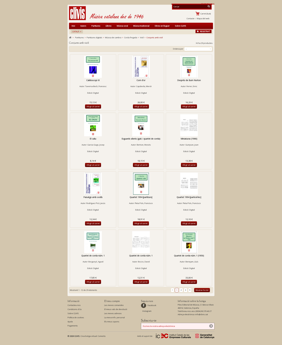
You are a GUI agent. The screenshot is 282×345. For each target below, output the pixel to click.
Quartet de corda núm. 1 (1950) (189, 255)
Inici (73, 25)
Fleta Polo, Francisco (144, 203)
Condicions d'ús (75, 309)
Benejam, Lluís (192, 261)
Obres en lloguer (162, 25)
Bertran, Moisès (144, 144)
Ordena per (178, 48)
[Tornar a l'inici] (70, 37)
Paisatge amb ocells (93, 197)
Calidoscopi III (93, 80)
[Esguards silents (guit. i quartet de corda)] (141, 125)
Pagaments (73, 325)
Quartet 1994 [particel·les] (189, 197)
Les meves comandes (114, 305)
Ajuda (70, 321)
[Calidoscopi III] (93, 67)
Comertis (102, 336)
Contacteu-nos (74, 305)
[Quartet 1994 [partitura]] (141, 184)
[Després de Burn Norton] (189, 67)
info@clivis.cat (201, 314)
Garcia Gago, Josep (95, 144)
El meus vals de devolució (115, 309)
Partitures (96, 25)
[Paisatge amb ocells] (93, 184)
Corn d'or (141, 80)
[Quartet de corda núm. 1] (93, 242)
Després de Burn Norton (189, 80)
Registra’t (205, 31)
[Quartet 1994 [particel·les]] (189, 184)
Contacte (190, 18)
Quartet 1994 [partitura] (141, 197)
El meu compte (112, 301)
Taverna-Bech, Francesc (95, 86)
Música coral (122, 25)
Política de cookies (76, 317)
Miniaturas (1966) (189, 138)
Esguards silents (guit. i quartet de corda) (141, 138)
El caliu (93, 138)
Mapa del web (203, 18)
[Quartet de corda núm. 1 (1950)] (189, 242)
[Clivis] (78, 13)
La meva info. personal (114, 317)
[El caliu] (93, 125)
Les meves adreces (113, 313)
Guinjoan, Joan (191, 144)
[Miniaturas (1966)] (189, 125)
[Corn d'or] (141, 67)
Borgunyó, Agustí (95, 261)
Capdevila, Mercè (144, 86)
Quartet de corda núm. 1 (93, 255)
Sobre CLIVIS (180, 25)
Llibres (108, 25)
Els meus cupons (111, 321)
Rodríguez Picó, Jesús (95, 203)
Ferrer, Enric (192, 86)
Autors (83, 25)
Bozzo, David (144, 261)
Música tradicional (141, 25)
